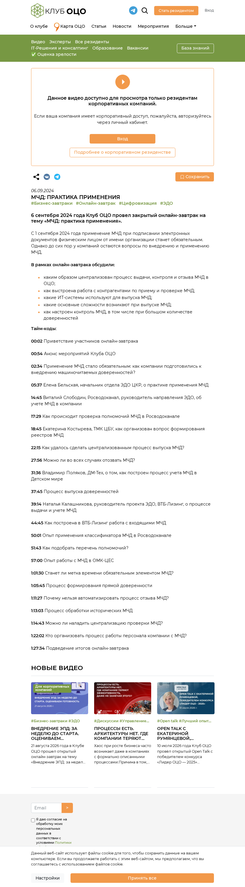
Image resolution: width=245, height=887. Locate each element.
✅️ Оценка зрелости (53, 54)
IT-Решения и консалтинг (59, 48)
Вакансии (137, 48)
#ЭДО (166, 203)
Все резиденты (92, 41)
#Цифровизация (138, 203)
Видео (38, 41)
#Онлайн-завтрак (96, 203)
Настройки (48, 878)
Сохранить (197, 176)
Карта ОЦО (72, 26)
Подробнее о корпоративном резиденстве (122, 152)
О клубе (39, 26)
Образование (107, 48)
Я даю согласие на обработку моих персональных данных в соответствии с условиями (53, 838)
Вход (209, 10)
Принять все (142, 878)
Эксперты (60, 41)
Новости (122, 26)
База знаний (195, 48)
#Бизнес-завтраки (52, 203)
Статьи (98, 26)
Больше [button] (184, 26)
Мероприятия (153, 26)
